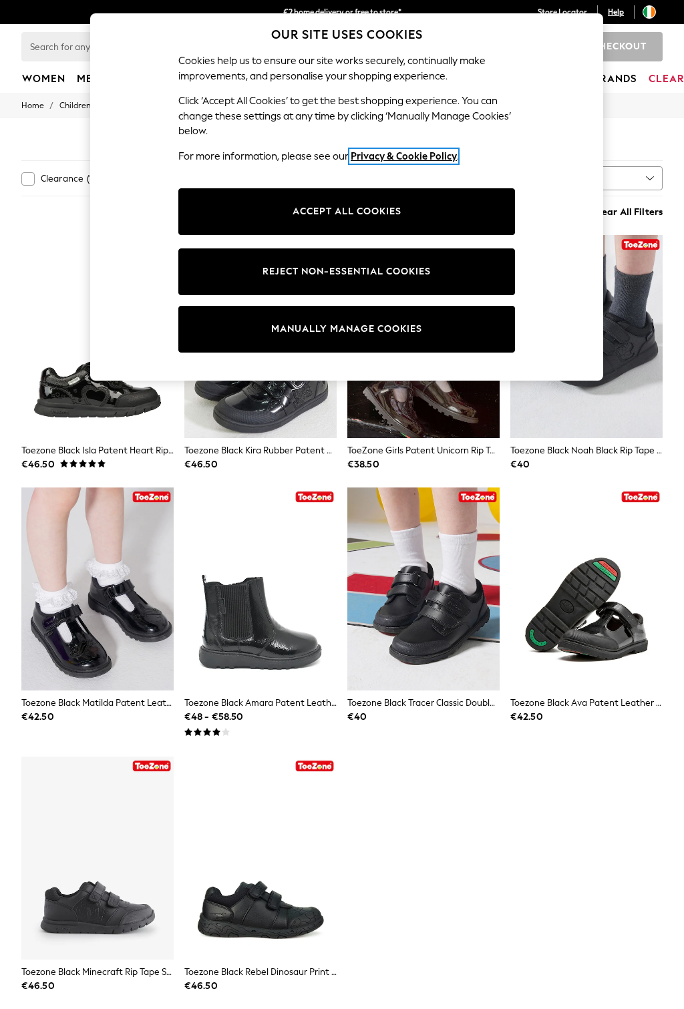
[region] (346, 197)
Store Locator (562, 12)
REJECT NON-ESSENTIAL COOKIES (347, 271)
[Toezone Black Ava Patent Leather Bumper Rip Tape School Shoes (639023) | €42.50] (586, 588)
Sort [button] (579, 178)
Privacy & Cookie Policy (404, 156)
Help (616, 12)
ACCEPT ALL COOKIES (347, 211)
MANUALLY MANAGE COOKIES (346, 329)
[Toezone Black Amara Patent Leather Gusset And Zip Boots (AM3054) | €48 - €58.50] (260, 588)
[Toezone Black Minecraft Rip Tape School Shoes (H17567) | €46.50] (97, 858)
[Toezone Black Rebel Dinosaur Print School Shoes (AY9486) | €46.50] (260, 858)
